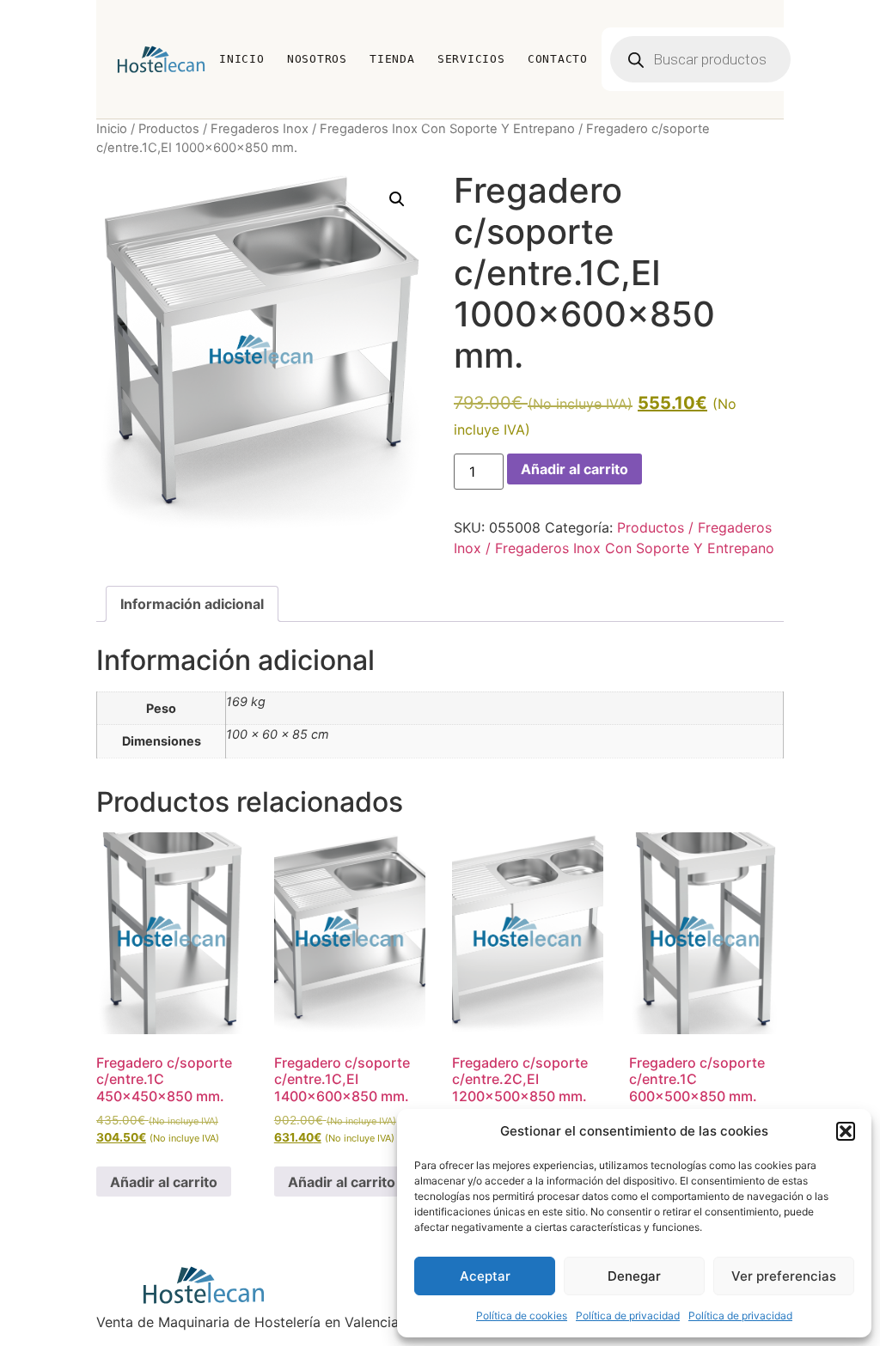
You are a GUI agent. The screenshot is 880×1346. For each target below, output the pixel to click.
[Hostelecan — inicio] (161, 59)
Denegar (634, 1276)
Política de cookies (521, 1315)
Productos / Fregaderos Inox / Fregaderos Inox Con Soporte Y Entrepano (356, 129)
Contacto (558, 58)
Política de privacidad (628, 1315)
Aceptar (485, 1276)
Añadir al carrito (574, 469)
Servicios (471, 58)
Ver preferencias (783, 1276)
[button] (845, 1131)
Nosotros (317, 58)
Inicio (242, 58)
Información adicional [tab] (192, 603)
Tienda (392, 58)
